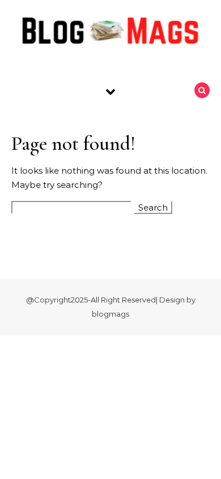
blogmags (110, 313)
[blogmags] (110, 33)
